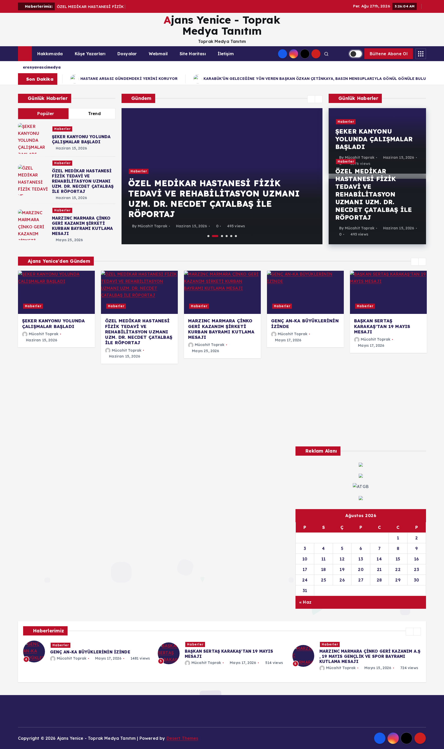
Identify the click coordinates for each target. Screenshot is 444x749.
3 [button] (222, 236)
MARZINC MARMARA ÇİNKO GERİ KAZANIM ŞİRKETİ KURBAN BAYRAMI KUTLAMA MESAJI (82, 226)
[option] (222, 176)
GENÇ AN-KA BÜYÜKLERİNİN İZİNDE (90, 651)
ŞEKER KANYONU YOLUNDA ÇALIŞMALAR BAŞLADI (81, 139)
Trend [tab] (94, 113)
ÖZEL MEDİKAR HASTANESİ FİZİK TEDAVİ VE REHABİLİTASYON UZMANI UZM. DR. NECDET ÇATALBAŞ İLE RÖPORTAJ (83, 181)
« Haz (305, 602)
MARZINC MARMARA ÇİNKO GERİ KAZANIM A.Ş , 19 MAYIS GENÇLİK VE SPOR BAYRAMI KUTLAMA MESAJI (369, 656)
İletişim (226, 53)
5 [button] (231, 236)
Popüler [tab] (45, 113)
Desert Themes (182, 738)
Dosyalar (127, 53)
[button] (311, 99)
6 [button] (236, 236)
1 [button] (208, 236)
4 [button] (227, 236)
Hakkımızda (50, 53)
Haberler (62, 129)
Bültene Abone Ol (389, 53)
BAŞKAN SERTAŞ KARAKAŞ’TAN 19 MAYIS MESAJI (382, 326)
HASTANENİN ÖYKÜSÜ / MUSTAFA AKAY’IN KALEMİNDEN (298, 78)
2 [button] (215, 236)
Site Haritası (193, 53)
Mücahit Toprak (152, 226)
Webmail (158, 53)
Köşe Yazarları (90, 53)
